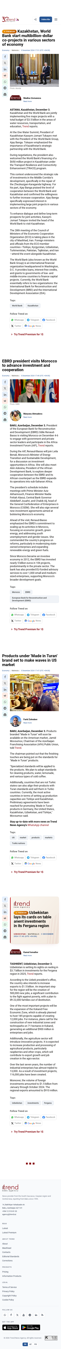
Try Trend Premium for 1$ (28, 334)
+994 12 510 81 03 (9, 1211)
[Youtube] (23, 1315)
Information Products (11, 1276)
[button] (5, 56)
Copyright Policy (9, 1296)
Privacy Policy (8, 1291)
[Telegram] (29, 1315)
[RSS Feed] (42, 1315)
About (5, 1244)
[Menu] (56, 19)
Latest (5, 1228)
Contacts (6, 1252)
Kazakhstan (33, 305)
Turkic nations (18, 843)
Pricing (5, 1272)
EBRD (27, 592)
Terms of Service (9, 1287)
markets (48, 837)
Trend (25, 126)
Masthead (6, 1248)
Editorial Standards (10, 1256)
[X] (17, 1315)
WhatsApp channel (38, 825)
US (13, 837)
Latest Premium (9, 1232)
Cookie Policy (8, 1300)
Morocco (16, 592)
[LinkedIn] (36, 1315)
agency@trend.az (9, 1214)
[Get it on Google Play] (30, 1327)
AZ (30, 1344)
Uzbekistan (17, 1103)
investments (33, 1103)
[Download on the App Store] (10, 1327)
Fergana (48, 1103)
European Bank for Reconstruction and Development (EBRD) (29, 599)
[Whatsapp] (4, 1315)
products (36, 837)
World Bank (17, 305)
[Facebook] (11, 1315)
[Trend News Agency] (10, 1188)
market (23, 837)
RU (35, 1344)
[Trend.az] (10, 19)
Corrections (7, 1260)
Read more (27, 101)
